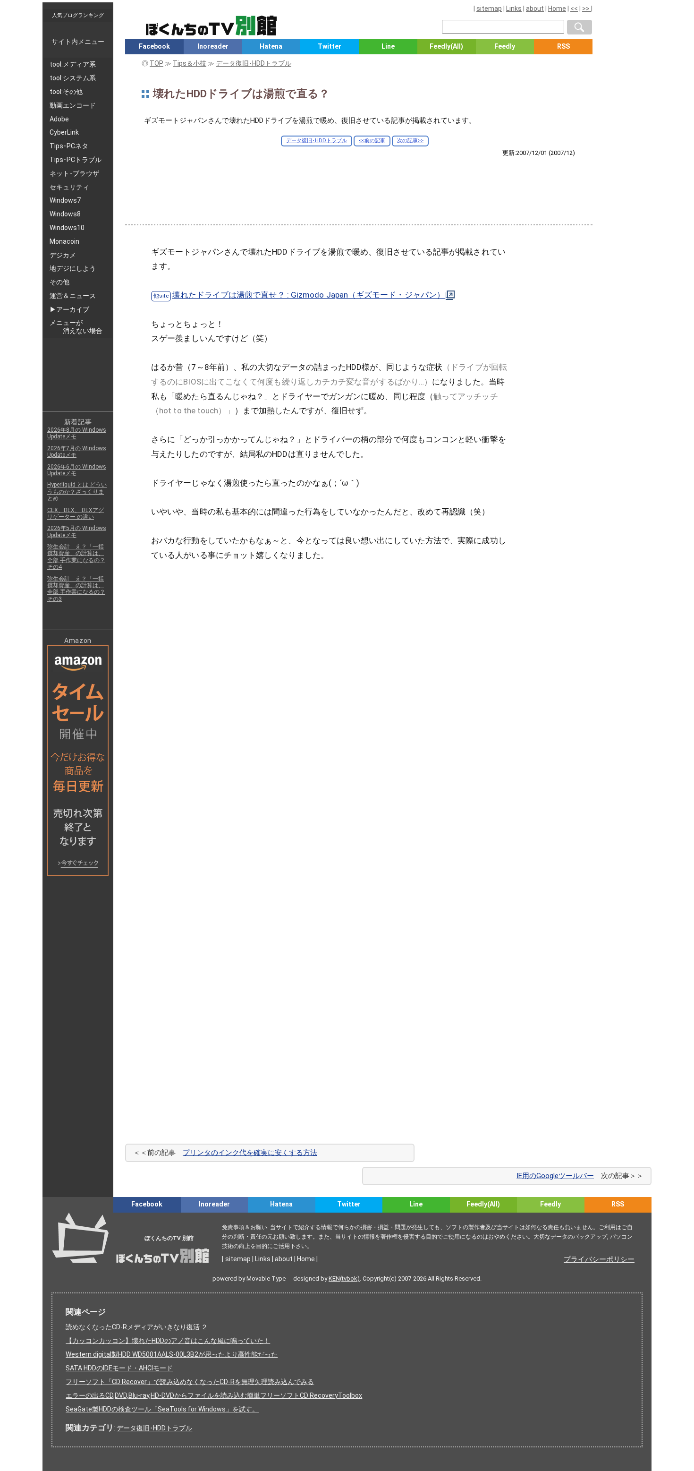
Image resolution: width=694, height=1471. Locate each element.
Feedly (504, 46)
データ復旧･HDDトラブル (316, 140)
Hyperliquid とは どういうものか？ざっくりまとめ (77, 491)
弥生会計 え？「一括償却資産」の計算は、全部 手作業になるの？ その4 (76, 556)
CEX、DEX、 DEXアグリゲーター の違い (75, 513)
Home (557, 8)
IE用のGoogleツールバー (555, 1176)
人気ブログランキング (78, 15)
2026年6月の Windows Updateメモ (76, 470)
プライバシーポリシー (599, 1259)
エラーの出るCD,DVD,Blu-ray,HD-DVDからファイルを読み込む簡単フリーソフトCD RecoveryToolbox (214, 1395)
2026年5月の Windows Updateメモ (76, 531)
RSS (563, 46)
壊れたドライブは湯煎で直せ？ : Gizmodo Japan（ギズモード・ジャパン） (308, 294)
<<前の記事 (372, 140)
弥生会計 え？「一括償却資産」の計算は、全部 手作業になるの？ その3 (76, 588)
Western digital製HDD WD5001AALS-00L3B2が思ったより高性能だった (172, 1354)
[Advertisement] (359, 183)
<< (574, 8)
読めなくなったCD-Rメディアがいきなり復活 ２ (137, 1327)
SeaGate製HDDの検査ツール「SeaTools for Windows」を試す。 (162, 1409)
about (535, 8)
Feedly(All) (446, 46)
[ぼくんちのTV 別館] (246, 1220)
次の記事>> (410, 140)
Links (514, 8)
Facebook (154, 46)
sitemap (489, 8)
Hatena (271, 46)
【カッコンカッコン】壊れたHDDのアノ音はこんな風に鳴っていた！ (168, 1340)
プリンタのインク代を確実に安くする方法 (250, 1152)
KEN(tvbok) (344, 1278)
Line (388, 46)
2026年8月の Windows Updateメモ (76, 433)
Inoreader (213, 46)
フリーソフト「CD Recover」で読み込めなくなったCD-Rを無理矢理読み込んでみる (190, 1381)
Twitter (329, 46)
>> (586, 8)
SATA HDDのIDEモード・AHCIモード (119, 1368)
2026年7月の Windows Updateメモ (76, 451)
